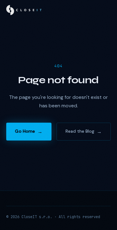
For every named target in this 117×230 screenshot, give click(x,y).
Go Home (25, 131)
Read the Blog (80, 131)
